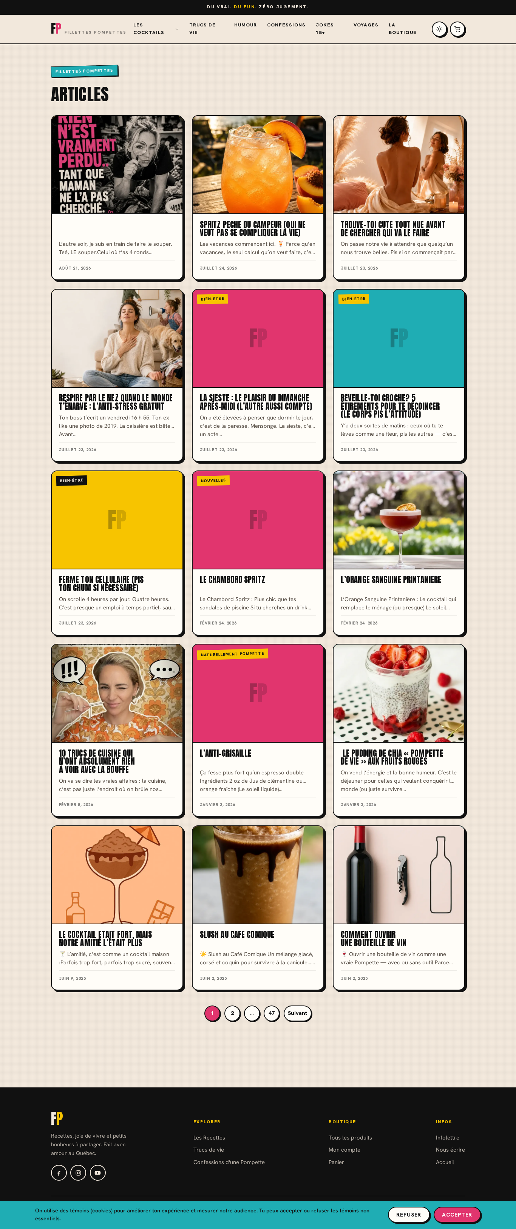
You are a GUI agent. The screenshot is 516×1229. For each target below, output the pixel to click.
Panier (336, 1162)
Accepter (457, 1214)
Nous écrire (450, 1149)
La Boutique (403, 28)
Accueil (445, 1162)
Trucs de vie (202, 28)
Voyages (366, 25)
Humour (245, 25)
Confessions (286, 25)
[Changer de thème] (439, 29)
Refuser (408, 1214)
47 (272, 1013)
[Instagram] (78, 1173)
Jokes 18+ (325, 28)
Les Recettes (209, 1137)
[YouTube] (98, 1173)
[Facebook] (59, 1173)
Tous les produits (350, 1137)
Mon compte (344, 1149)
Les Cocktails (148, 28)
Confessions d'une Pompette (229, 1162)
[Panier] (457, 29)
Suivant (297, 1013)
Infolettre (447, 1137)
